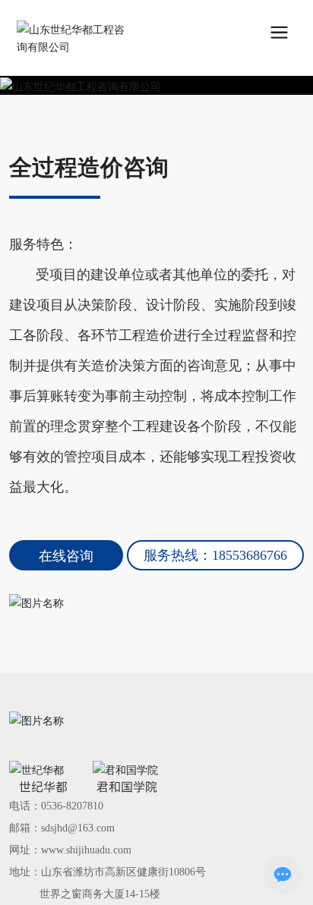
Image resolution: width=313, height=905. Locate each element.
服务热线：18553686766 (215, 555)
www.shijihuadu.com (86, 850)
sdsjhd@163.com (78, 828)
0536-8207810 (72, 806)
